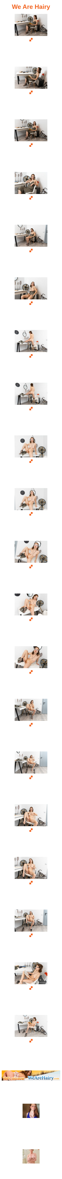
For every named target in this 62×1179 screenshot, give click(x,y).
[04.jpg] (31, 198)
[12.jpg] (31, 619)
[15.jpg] (31, 777)
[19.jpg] (31, 988)
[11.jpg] (31, 566)
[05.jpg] (31, 250)
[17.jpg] (31, 883)
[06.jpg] (31, 303)
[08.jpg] (31, 408)
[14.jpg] (31, 724)
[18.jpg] (31, 935)
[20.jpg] (31, 1041)
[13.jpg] (31, 672)
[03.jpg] (31, 145)
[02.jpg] (31, 92)
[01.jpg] (31, 40)
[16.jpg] (31, 830)
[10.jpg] (31, 514)
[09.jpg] (31, 461)
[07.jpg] (31, 356)
